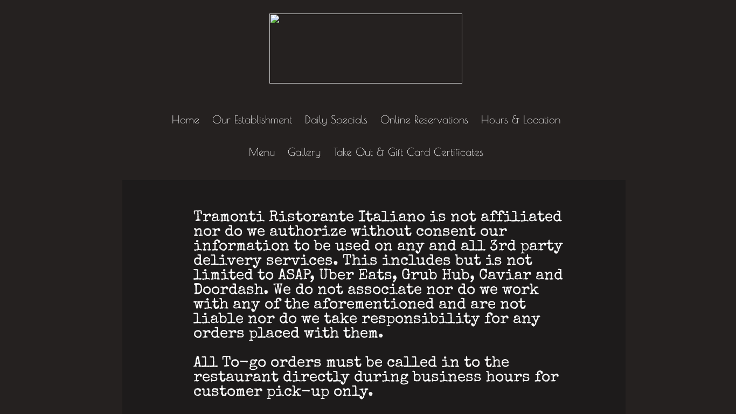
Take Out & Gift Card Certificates (408, 152)
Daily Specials (336, 119)
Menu (262, 152)
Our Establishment (252, 119)
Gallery (304, 152)
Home (185, 119)
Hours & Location (520, 119)
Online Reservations (424, 119)
